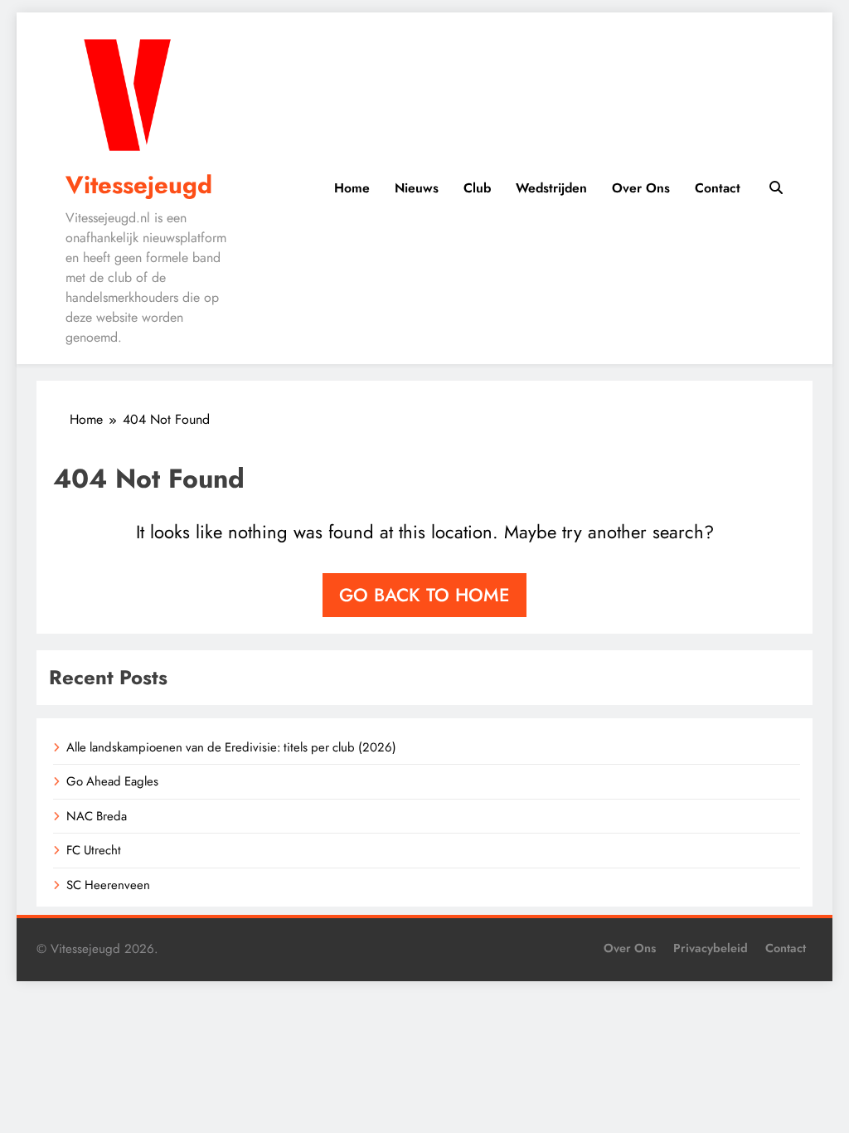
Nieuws (417, 187)
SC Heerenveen (108, 885)
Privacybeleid (710, 948)
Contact (717, 187)
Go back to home (424, 594)
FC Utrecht (93, 850)
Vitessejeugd (138, 185)
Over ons (641, 187)
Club (477, 187)
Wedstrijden (551, 187)
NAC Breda (96, 816)
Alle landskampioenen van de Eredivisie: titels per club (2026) (231, 747)
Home (352, 187)
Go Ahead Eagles (112, 781)
